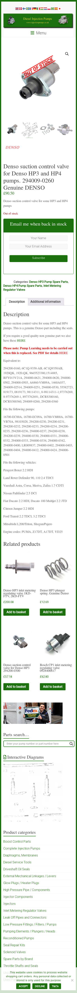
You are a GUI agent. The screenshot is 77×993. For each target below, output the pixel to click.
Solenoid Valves (14, 952)
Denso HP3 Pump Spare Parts (48, 282)
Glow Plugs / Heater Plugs (21, 883)
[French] (31, 8)
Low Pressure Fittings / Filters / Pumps (29, 924)
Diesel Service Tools (17, 862)
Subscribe (38, 257)
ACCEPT (23, 986)
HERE (21, 340)
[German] (35, 8)
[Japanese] (60, 8)
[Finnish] (24, 8)
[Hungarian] (42, 8)
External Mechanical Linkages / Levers (29, 876)
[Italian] (38, 8)
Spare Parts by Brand (18, 959)
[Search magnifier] (71, 744)
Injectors (9, 904)
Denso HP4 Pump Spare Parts (22, 286)
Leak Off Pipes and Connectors (24, 917)
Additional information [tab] (45, 302)
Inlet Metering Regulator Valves (24, 910)
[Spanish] (56, 8)
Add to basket (16, 612)
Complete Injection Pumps (21, 848)
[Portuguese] (52, 8)
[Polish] (49, 8)
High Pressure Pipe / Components (26, 890)
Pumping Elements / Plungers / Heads (29, 931)
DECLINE (40, 986)
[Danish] (21, 8)
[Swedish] (28, 8)
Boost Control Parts (17, 841)
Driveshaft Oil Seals (16, 869)
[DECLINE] (72, 980)
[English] (17, 8)
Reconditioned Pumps (18, 938)
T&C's (55, 986)
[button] (66, 53)
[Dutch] (45, 8)
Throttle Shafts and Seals (20, 966)
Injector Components (18, 897)
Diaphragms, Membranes (20, 855)
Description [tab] (17, 302)
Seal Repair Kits (14, 945)
